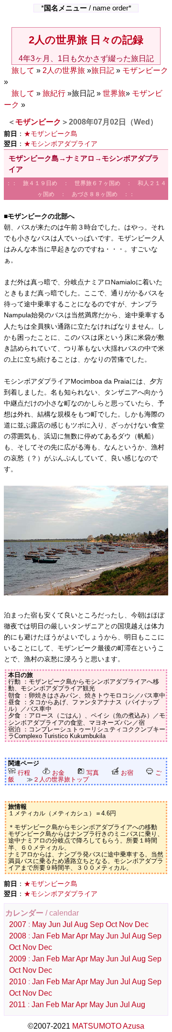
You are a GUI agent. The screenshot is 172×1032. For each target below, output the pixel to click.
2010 (17, 982)
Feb (53, 936)
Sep (97, 924)
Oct (111, 924)
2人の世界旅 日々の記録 (86, 40)
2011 (17, 1005)
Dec (142, 924)
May (39, 924)
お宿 (126, 772)
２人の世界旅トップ (61, 779)
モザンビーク (145, 70)
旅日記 (102, 70)
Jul (68, 924)
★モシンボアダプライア (60, 143)
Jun (54, 924)
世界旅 (114, 93)
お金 (57, 772)
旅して (22, 70)
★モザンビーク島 (50, 133)
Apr (82, 936)
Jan (38, 936)
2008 (17, 936)
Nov (126, 924)
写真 (92, 772)
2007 (17, 924)
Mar (68, 936)
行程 (23, 772)
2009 (17, 959)
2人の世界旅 (64, 70)
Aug (81, 924)
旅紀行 (54, 93)
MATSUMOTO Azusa (108, 1026)
